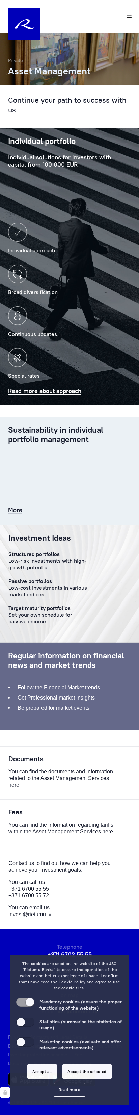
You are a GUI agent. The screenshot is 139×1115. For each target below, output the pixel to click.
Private (15, 60)
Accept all (42, 1071)
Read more (69, 1089)
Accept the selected (86, 1071)
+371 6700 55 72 (28, 895)
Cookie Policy (72, 981)
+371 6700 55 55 (28, 889)
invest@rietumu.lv (29, 914)
